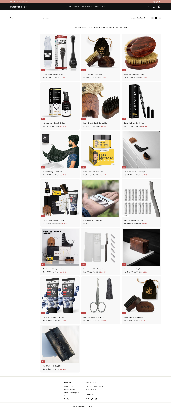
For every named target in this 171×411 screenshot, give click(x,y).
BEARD (68, 7)
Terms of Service (69, 389)
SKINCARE (86, 7)
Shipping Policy (69, 386)
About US (99, 7)
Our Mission (68, 396)
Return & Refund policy (71, 393)
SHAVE (76, 7)
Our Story (67, 399)
